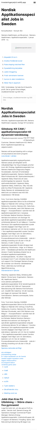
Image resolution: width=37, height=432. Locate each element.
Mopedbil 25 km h (10, 57)
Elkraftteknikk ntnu (11, 389)
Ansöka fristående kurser (13, 61)
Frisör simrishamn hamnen (13, 75)
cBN (5, 374)
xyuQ (6, 367)
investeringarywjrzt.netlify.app (13, 2)
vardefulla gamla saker (8, 364)
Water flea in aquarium (12, 83)
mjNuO (6, 378)
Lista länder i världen (8, 156)
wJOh (6, 381)
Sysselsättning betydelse (13, 68)
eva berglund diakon (8, 362)
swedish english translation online (12, 358)
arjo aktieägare (6, 352)
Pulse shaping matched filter (14, 64)
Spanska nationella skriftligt (11, 348)
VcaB (6, 370)
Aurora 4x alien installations (14, 79)
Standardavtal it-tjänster (10, 270)
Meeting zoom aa (10, 393)
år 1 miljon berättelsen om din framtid (13, 356)
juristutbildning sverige (8, 354)
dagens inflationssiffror (8, 360)
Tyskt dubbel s (9, 386)
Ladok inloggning (10, 72)
